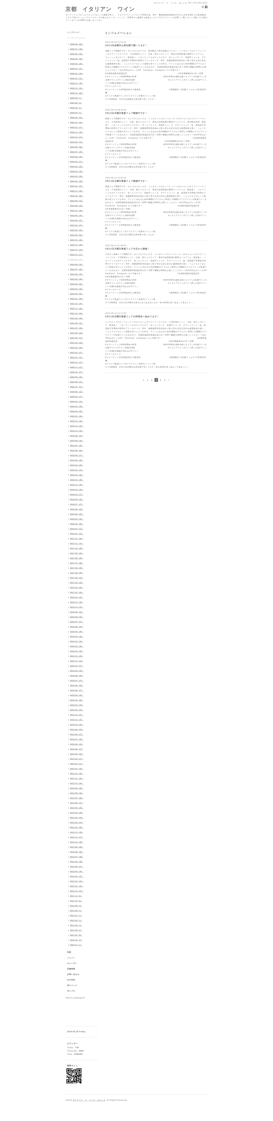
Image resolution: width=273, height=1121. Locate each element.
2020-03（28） (77, 406)
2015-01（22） (77, 710)
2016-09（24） (77, 612)
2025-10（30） (77, 93)
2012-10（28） (77, 842)
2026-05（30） (77, 59)
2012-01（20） (77, 886)
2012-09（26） (77, 847)
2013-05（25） (77, 808)
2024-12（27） (77, 127)
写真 (69, 952)
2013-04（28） (77, 813)
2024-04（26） (77, 167)
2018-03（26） (77, 524)
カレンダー (72, 963)
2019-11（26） (77, 426)
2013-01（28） (77, 827)
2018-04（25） (77, 519)
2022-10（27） (77, 255)
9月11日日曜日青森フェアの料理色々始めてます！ (132, 316)
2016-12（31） (77, 597)
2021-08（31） (77, 323)
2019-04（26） (77, 460)
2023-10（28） (77, 196)
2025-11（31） (77, 88)
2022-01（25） (77, 299)
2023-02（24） (77, 235)
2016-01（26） (77, 651)
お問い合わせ (73, 974)
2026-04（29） (77, 64)
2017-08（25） (77, 558)
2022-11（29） (77, 250)
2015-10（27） (77, 666)
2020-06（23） (77, 392)
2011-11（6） (76, 896)
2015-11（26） (77, 661)
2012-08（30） (77, 852)
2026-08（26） (77, 44)
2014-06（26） (77, 744)
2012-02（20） (77, 881)
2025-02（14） (77, 118)
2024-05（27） (77, 162)
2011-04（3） (76, 920)
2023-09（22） (77, 201)
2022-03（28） (77, 289)
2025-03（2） (76, 113)
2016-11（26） (77, 602)
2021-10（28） (77, 313)
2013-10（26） (77, 783)
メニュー (71, 958)
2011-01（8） (76, 935)
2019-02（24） (77, 470)
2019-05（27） (77, 455)
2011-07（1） (76, 916)
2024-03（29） (77, 171)
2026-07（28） (77, 49)
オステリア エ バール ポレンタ (89, 1100)
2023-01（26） (77, 240)
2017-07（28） (77, 563)
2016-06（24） (77, 627)
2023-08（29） (77, 206)
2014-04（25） (77, 754)
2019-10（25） (77, 431)
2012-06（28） (77, 862)
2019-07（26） (77, 446)
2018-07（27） (77, 504)
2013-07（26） (77, 798)
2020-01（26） (77, 416)
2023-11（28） (77, 191)
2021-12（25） (77, 304)
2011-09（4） (76, 906)
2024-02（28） (77, 176)
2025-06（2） (76, 103)
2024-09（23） (77, 142)
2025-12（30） (77, 83)
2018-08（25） (77, 499)
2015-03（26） (77, 700)
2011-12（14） (77, 891)
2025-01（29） (77, 122)
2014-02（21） (77, 764)
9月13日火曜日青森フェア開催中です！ (126, 181)
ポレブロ (71, 991)
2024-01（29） (77, 181)
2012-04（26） (77, 871)
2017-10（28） (77, 548)
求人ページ (72, 985)
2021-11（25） (77, 309)
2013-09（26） (77, 788)
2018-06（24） (77, 509)
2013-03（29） (77, 818)
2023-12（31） (77, 186)
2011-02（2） (76, 930)
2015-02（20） (77, 705)
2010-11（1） (76, 945)
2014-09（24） (77, 729)
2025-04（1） (76, 108)
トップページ (73, 32)
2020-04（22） (77, 402)
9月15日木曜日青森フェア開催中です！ (126, 113)
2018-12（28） (77, 480)
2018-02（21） (77, 529)
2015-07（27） (77, 681)
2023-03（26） (77, 230)
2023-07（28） (77, 211)
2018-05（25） (77, 514)
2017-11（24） (77, 543)
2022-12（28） (77, 245)
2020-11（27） (77, 367)
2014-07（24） (77, 739)
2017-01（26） (77, 592)
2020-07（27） (77, 387)
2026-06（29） (77, 54)
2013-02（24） (77, 822)
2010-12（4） (76, 940)
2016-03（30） (77, 641)
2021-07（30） (77, 328)
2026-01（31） (77, 78)
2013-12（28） (77, 774)
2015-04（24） (77, 695)
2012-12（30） (77, 832)
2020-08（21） (77, 382)
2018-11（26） (77, 485)
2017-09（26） (77, 553)
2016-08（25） (77, 617)
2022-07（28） (77, 269)
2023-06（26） (77, 215)
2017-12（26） (77, 539)
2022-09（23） (77, 260)
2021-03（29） (77, 348)
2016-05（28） (77, 632)
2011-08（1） (76, 911)
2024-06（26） (77, 157)
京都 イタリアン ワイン (100, 9)
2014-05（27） (77, 749)
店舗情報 (71, 969)
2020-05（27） (77, 397)
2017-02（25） (77, 588)
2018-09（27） (77, 495)
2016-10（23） (77, 607)
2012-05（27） (77, 867)
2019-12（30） (77, 421)
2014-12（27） (77, 715)
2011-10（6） (76, 901)
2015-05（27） (77, 690)
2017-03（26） (77, 583)
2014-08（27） (77, 734)
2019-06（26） (77, 450)
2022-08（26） (77, 264)
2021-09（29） (77, 318)
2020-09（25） (77, 377)
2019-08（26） (77, 441)
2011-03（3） (76, 925)
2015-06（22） (77, 685)
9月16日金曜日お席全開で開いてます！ (126, 45)
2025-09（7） (76, 98)
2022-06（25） (77, 274)
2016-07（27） (77, 622)
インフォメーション (76, 38)
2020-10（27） (77, 372)
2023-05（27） (77, 220)
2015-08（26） (77, 676)
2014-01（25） (77, 769)
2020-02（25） (77, 411)
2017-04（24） (77, 578)
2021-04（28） (77, 343)
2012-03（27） (77, 876)
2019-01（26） (77, 475)
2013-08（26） (77, 793)
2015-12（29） (77, 656)
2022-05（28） (77, 279)
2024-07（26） (77, 152)
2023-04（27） (77, 225)
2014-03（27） (77, 759)
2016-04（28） (77, 636)
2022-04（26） (77, 284)
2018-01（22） (77, 534)
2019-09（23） (77, 436)
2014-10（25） (77, 725)
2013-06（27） (77, 803)
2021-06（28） (77, 333)
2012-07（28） (77, 857)
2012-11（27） (77, 837)
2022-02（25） (77, 294)
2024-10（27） (77, 137)
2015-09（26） (77, 671)
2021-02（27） (77, 353)
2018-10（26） (77, 490)
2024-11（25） (77, 132)
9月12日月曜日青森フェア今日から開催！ (127, 248)
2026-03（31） (77, 69)
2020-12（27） (77, 362)
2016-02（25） (77, 646)
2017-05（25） (77, 573)
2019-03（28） (77, 465)
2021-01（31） (77, 357)
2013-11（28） (77, 778)
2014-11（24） (77, 720)
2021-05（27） (77, 338)
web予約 (71, 980)
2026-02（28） (77, 74)
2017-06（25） (77, 568)
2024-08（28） (77, 147)
